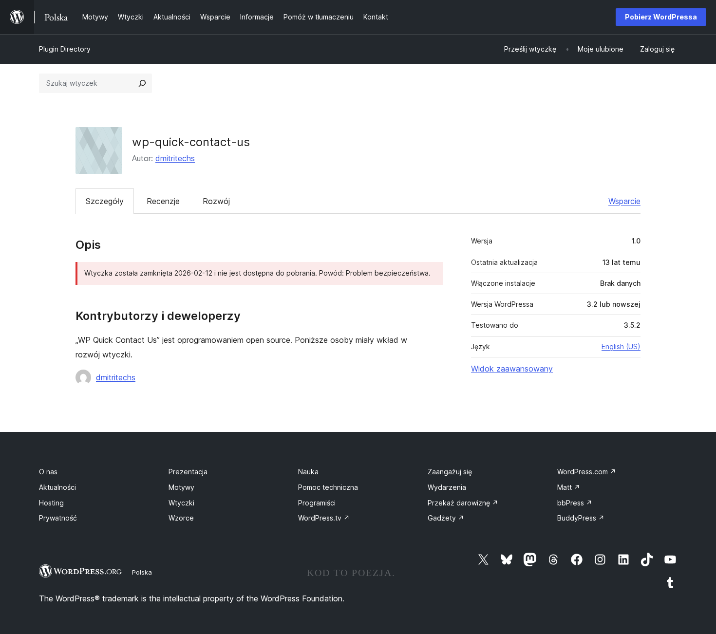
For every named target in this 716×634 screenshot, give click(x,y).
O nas (48, 471)
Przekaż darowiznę (463, 503)
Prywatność (58, 518)
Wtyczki (181, 503)
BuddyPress (580, 518)
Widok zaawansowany (512, 368)
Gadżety (446, 518)
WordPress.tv (324, 518)
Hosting (51, 503)
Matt (568, 487)
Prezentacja (188, 471)
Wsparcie (624, 201)
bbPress (574, 503)
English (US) (621, 346)
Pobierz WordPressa (661, 17)
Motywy (181, 487)
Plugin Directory (65, 49)
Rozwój (216, 201)
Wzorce (181, 518)
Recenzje (163, 201)
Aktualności (57, 487)
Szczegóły (105, 201)
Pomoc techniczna (328, 487)
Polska (142, 572)
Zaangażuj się (450, 471)
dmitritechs (175, 158)
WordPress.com (586, 471)
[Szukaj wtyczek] (142, 83)
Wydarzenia (447, 487)
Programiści (317, 503)
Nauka (308, 471)
